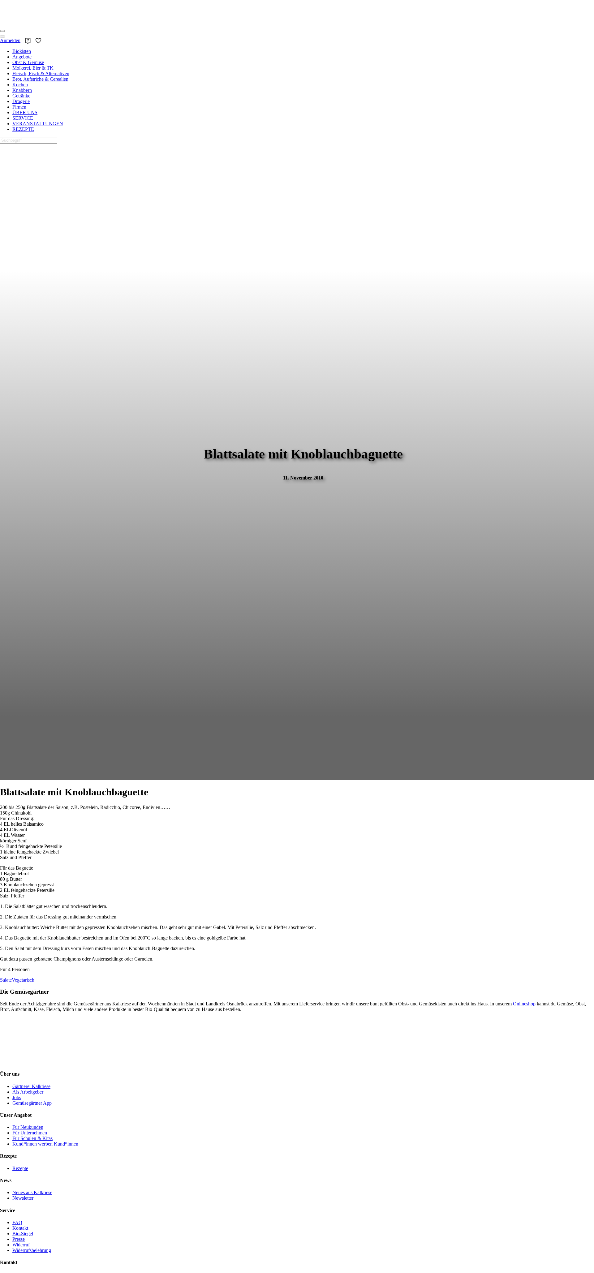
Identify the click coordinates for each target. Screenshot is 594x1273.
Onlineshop (524, 1003)
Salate (6, 980)
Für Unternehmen (29, 1132)
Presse (18, 1239)
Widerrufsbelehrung (31, 1250)
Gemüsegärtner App (32, 1103)
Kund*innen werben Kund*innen (45, 1143)
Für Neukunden (27, 1127)
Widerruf (21, 1244)
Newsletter (22, 1198)
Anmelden (10, 40)
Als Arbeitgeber (27, 1092)
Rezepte (20, 1168)
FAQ (17, 1222)
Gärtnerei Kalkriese (31, 1086)
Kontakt (20, 1228)
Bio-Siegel (22, 1233)
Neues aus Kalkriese (32, 1192)
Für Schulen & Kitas (32, 1138)
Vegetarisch (23, 980)
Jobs (16, 1097)
